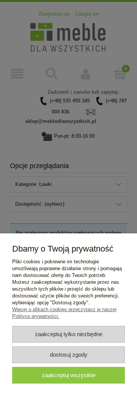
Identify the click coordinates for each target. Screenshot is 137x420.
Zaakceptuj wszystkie (69, 375)
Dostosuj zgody (69, 354)
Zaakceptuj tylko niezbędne (68, 334)
